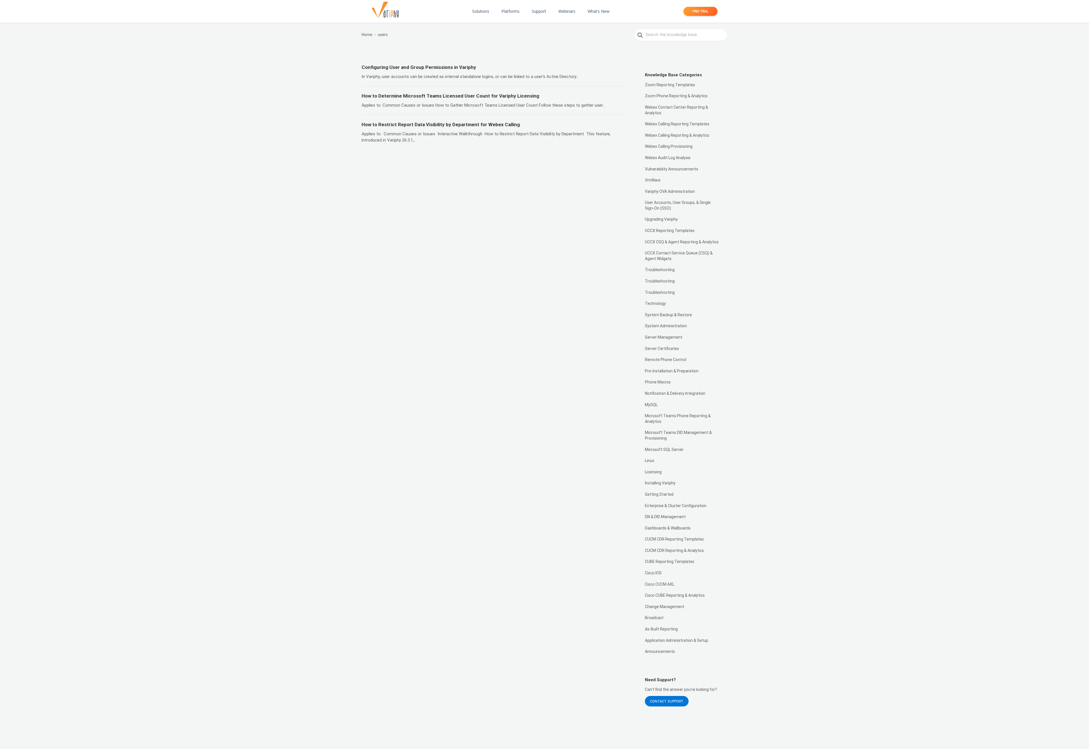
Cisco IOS (653, 573)
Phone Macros (658, 382)
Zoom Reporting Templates (670, 85)
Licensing (653, 472)
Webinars (566, 11)
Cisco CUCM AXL (659, 584)
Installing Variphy (660, 483)
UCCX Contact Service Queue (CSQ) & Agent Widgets (679, 256)
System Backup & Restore (668, 315)
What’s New (598, 11)
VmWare (652, 180)
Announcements (660, 651)
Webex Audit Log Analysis (668, 157)
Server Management (663, 337)
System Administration (666, 326)
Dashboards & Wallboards (668, 528)
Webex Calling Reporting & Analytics (677, 135)
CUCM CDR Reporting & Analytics (674, 550)
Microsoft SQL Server (664, 449)
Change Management (664, 606)
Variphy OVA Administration (670, 191)
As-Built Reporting (661, 629)
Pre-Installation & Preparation (671, 371)
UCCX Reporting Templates (670, 230)
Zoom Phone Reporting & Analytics (676, 96)
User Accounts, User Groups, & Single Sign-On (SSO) (678, 205)
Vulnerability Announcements (671, 169)
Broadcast (654, 617)
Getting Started (659, 494)
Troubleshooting (660, 269)
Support (539, 11)
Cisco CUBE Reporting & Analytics (675, 595)
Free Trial (700, 11)
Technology (655, 303)
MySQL (651, 404)
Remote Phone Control (665, 359)
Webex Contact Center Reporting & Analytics (676, 110)
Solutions (480, 11)
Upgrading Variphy (661, 219)
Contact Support (666, 701)
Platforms (510, 11)
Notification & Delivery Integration (675, 393)
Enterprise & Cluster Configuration (675, 505)
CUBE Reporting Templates (669, 561)
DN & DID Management (665, 516)
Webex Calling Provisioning (669, 146)
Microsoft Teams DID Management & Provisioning (678, 435)
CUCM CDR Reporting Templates (674, 539)
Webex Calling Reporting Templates (677, 124)
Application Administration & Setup (676, 640)
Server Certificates (662, 348)
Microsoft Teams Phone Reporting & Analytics (678, 418)
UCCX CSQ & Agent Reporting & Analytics (682, 242)
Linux (649, 460)
